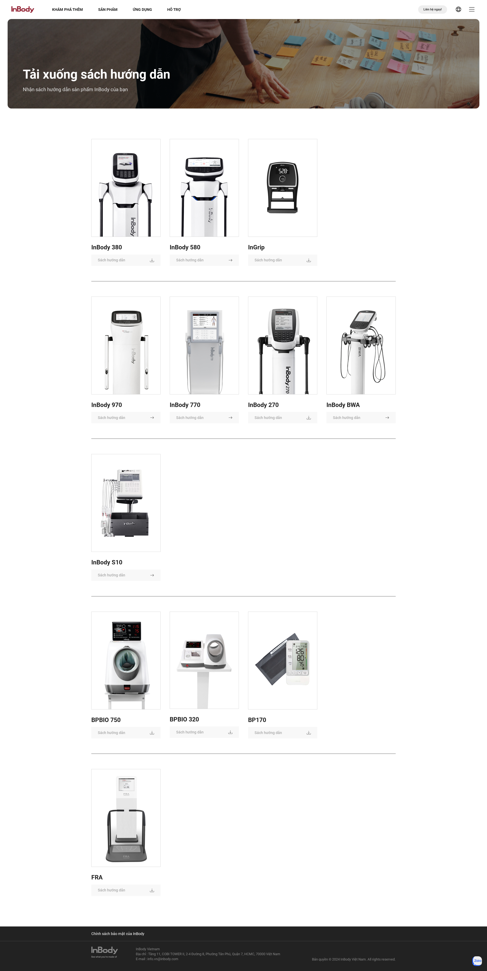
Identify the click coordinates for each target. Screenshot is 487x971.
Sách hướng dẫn (111, 260)
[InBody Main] (22, 9)
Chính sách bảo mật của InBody (117, 933)
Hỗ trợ (174, 9)
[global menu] (458, 9)
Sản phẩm (108, 9)
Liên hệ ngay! (432, 9)
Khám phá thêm (67, 9)
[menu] (472, 9)
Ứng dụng (142, 9)
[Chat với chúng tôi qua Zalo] (477, 961)
